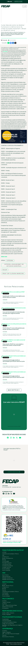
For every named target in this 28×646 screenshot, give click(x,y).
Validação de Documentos (8, 579)
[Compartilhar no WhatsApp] (8, 43)
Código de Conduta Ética (8, 623)
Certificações (5, 593)
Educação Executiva (6, 562)
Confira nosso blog (13, 471)
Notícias (4, 559)
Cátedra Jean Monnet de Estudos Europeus (14, 265)
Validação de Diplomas (7, 577)
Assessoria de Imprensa (7, 606)
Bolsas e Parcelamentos (7, 558)
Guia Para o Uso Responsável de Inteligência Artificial (12, 626)
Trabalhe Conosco (6, 602)
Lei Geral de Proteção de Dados (9, 622)
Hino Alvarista (5, 594)
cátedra (10, 260)
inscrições (5, 51)
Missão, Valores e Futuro (7, 585)
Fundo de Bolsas (6, 568)
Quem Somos (5, 575)
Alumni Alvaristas (6, 570)
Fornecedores (5, 608)
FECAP (5, 270)
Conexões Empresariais (7, 565)
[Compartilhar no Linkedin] (13, 43)
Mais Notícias (13, 390)
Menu (24, 6)
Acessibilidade (5, 619)
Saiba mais (4, 256)
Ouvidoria (4, 603)
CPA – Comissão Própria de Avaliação (10, 633)
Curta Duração (5, 561)
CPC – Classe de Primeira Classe (9, 605)
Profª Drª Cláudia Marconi (13, 273)
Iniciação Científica (6, 567)
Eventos (4, 590)
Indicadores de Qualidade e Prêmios (10, 553)
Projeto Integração (6, 614)
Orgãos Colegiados (6, 632)
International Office (6, 564)
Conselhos (4, 630)
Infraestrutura (5, 556)
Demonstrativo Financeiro (8, 636)
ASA (3, 555)
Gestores (4, 635)
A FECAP (4, 552)
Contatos (4, 600)
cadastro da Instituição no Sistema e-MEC (12, 542)
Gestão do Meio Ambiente (8, 613)
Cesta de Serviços (6, 576)
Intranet (10, 1)
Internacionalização (6, 620)
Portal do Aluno (19, 1)
